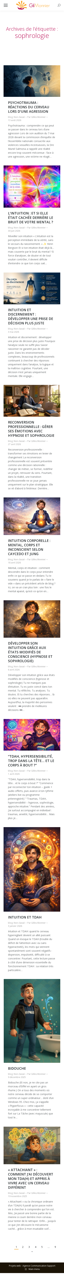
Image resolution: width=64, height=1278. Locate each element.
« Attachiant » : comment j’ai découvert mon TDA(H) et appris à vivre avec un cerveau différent (30, 1179)
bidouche (17, 1068)
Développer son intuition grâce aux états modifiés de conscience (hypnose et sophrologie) (30, 652)
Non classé (19, 117)
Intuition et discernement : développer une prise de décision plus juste (30, 316)
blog (10, 117)
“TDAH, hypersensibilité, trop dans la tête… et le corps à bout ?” (31, 761)
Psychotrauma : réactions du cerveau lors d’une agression (28, 107)
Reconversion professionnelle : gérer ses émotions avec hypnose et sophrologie (31, 429)
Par (36, 117)
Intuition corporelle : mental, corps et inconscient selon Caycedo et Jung (29, 547)
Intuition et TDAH (25, 917)
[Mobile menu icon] (6, 5)
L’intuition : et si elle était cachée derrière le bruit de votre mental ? (30, 217)
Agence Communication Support (39, 1265)
